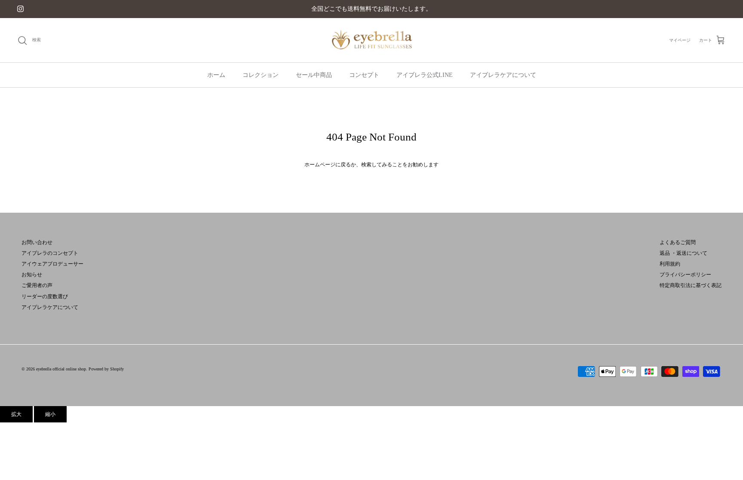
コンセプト (364, 75)
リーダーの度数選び (44, 297)
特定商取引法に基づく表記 (691, 285)
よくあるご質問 (678, 242)
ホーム (216, 75)
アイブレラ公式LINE (424, 75)
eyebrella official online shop (61, 369)
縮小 (50, 414)
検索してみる (376, 165)
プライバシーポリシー (685, 275)
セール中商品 (314, 75)
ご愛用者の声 (36, 285)
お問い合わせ (36, 242)
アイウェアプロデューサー (52, 264)
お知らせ (31, 275)
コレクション (261, 75)
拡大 (16, 414)
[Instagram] (20, 9)
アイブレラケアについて (503, 75)
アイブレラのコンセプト (49, 253)
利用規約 (670, 264)
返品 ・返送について (683, 253)
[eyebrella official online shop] (371, 40)
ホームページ (319, 165)
